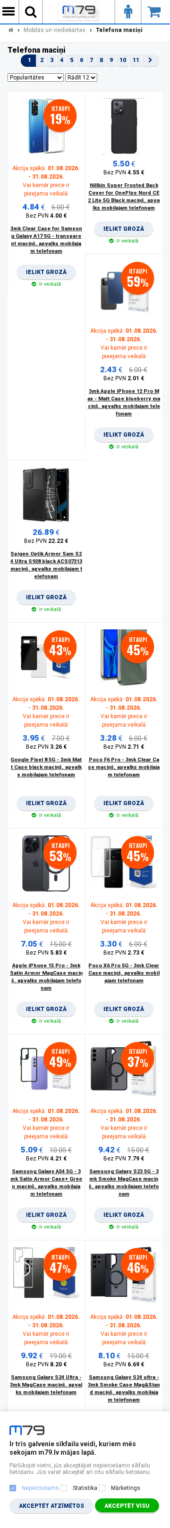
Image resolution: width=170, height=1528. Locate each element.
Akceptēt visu (127, 1506)
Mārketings (125, 1488)
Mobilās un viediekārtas (54, 30)
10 (122, 60)
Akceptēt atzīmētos (51, 1506)
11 (136, 60)
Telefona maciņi (119, 30)
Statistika (85, 1488)
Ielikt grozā (46, 274)
